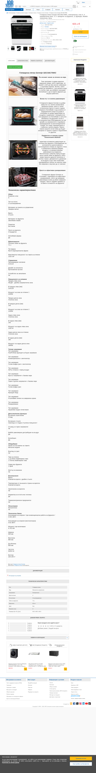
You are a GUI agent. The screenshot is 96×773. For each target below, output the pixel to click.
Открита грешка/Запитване (80, 49)
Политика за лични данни (10, 762)
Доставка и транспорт (55, 697)
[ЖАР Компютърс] (9, 4)
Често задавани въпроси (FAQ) (14, 683)
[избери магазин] (19, 6)
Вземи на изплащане (15, 67)
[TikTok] (89, 703)
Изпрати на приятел (78, 52)
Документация (50, 60)
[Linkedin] (83, 703)
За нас (51, 682)
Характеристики (23, 60)
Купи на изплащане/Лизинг (13, 698)
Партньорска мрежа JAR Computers (58, 690)
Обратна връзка (10, 691)
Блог (72, 683)
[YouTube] (86, 703)
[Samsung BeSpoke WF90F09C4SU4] (14, 658)
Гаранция (9, 685)
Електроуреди (12, 12)
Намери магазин (54, 692)
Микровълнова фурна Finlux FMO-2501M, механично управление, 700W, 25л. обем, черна (56, 665)
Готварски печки (32, 12)
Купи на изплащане (80, 36)
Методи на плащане (55, 694)
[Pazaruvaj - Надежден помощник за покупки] (89, 698)
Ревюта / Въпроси (36, 60)
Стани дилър (53, 688)
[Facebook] (74, 703)
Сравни (76, 54)
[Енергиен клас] (75, 41)
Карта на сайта (74, 694)
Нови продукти (74, 687)
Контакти (52, 684)
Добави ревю (43, 23)
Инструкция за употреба (15, 575)
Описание (11, 60)
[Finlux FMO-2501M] (54, 658)
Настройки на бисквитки (81, 764)
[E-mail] (71, 703)
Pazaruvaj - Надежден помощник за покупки (78, 698)
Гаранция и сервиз (11, 687)
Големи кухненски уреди (22, 12)
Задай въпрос (50, 23)
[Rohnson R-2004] (34, 658)
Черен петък (74, 691)
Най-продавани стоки (76, 689)
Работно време (10, 694)
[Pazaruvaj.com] (79, 696)
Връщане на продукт (12, 689)
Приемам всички (81, 758)
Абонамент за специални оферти (15, 696)
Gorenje (47, 26)
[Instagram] (80, 703)
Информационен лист (78, 46)
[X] (77, 703)
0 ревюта (53, 21)
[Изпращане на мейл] (16, 6)
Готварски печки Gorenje (42, 12)
